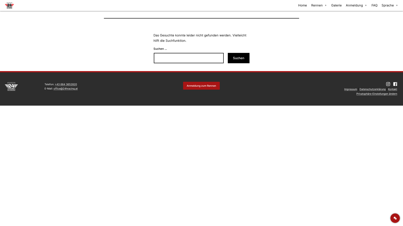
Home (302, 5)
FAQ (374, 5)
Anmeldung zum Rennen (201, 85)
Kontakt (392, 89)
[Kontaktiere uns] (395, 218)
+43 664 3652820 (66, 84)
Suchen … (160, 48)
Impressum (350, 89)
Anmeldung (354, 5)
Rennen (317, 5)
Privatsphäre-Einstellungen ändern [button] (376, 93)
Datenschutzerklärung (373, 89)
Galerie (336, 5)
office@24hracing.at (66, 88)
